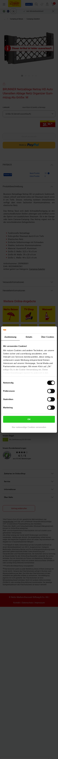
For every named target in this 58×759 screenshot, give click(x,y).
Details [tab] (29, 337)
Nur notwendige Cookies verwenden (29, 427)
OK (29, 419)
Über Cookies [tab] (47, 337)
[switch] (51, 391)
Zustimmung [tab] (10, 337)
